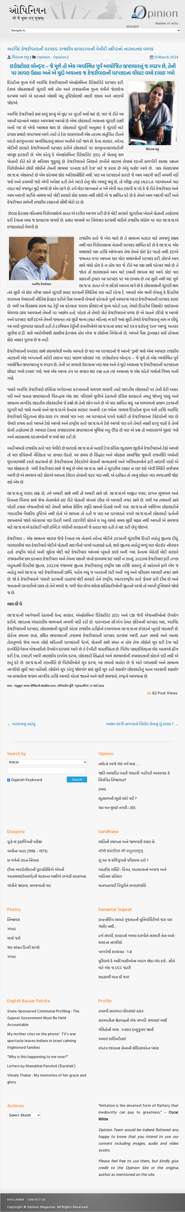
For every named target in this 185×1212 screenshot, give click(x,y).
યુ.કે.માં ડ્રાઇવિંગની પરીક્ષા (24, 841)
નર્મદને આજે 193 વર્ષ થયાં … (118, 764)
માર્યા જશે (14, 938)
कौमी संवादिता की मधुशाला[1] (120, 851)
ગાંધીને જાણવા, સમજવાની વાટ (29, 885)
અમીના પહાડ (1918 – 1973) (28, 851)
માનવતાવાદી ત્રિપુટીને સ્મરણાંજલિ (122, 885)
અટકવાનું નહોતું (21, 724)
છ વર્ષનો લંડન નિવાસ (23, 860)
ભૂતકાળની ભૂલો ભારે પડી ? (117, 798)
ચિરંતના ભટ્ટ (20, 57)
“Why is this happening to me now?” (38, 1056)
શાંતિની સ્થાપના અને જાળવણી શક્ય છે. (126, 841)
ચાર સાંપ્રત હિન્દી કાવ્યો (23, 947)
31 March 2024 (166, 57)
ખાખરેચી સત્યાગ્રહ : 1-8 (115, 951)
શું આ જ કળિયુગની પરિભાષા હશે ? (123, 860)
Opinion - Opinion (52, 57)
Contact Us (36, 1199)
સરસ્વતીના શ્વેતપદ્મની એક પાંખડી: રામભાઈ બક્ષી (133, 1020)
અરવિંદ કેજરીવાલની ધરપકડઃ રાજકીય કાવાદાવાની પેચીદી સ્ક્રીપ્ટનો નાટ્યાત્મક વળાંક (80, 48)
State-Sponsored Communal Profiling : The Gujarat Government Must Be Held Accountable (43, 1017)
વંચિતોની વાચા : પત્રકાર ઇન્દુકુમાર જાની (126, 1029)
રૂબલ (102, 789)
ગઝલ (11, 929)
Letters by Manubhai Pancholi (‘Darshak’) (41, 1066)
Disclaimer (15, 1199)
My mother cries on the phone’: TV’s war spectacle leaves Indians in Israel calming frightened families (41, 1040)
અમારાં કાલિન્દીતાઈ (112, 1039)
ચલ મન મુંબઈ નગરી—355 (116, 807)
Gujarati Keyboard (26, 779)
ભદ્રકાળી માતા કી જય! (113, 977)
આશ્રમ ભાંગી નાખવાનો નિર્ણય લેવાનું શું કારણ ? (142, 724)
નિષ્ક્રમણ (13, 919)
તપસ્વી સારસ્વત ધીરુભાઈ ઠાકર (120, 1011)
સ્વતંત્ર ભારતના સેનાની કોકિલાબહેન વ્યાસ (128, 1048)
